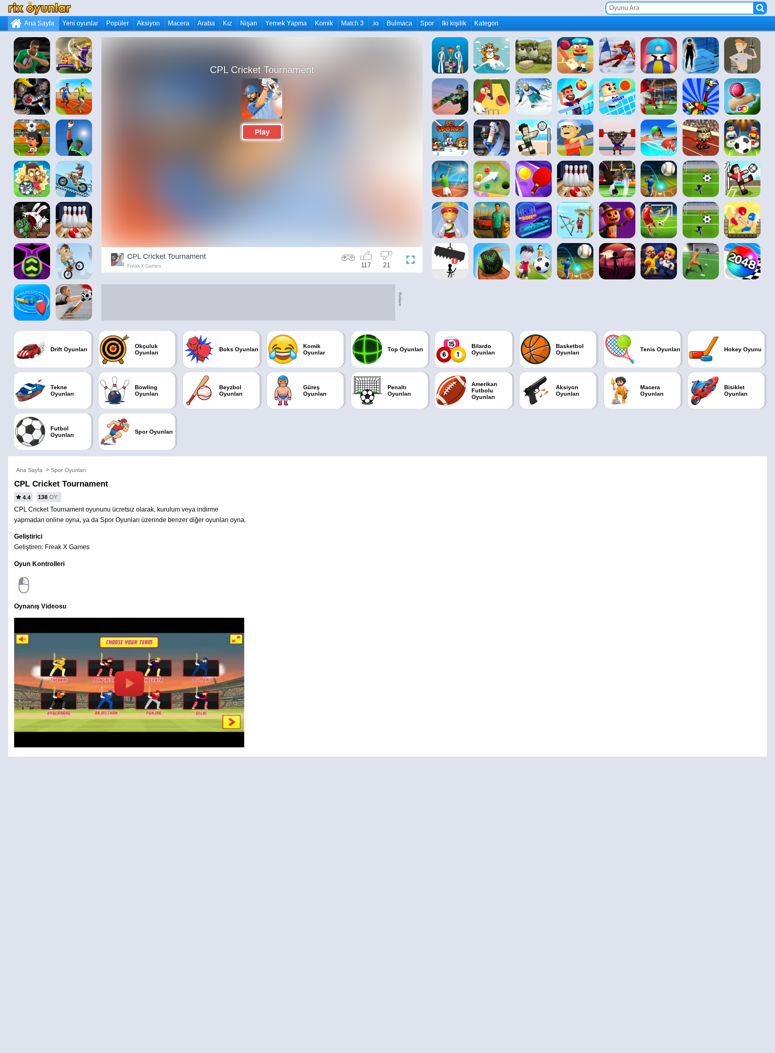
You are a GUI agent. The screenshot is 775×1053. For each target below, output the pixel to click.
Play (262, 132)
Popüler (117, 23)
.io (375, 23)
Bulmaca (399, 23)
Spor (427, 23)
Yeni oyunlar (80, 23)
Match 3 (352, 23)
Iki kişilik (454, 23)
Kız (227, 23)
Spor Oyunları (68, 470)
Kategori (486, 23)
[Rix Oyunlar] (39, 8)
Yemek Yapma (286, 23)
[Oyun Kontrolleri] (348, 261)
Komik (324, 23)
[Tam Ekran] (408, 261)
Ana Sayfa (39, 23)
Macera (178, 23)
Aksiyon (148, 23)
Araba (206, 23)
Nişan (248, 23)
